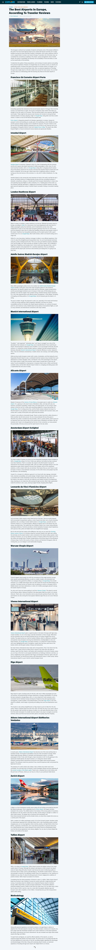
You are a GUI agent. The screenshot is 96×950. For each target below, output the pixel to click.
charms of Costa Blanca (30, 402)
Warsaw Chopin (41, 590)
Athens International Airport (26, 752)
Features (58, 2)
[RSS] (82, 2)
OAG (23, 225)
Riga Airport (47, 700)
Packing (46, 2)
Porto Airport (14, 120)
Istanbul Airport (15, 164)
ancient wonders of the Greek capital (22, 770)
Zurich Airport (39, 809)
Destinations (21, 2)
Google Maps (38, 116)
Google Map (17, 461)
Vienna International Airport (18, 633)
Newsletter (89, 2)
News (52, 2)
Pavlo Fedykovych (14, 16)
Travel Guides (31, 2)
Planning (39, 2)
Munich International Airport (28, 350)
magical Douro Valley (39, 127)
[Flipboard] (79, 2)
